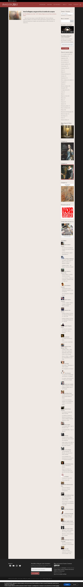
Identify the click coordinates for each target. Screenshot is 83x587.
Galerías (40, 14)
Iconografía (63, 88)
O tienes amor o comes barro (67, 342)
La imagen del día (64, 90)
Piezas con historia (52, 14)
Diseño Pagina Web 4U (47, 578)
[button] (67, 29)
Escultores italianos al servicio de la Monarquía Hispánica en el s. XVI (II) (67, 320)
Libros (62, 92)
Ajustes (74, 584)
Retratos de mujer (64, 113)
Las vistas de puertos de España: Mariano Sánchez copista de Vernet (66, 498)
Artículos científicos (64, 64)
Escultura (62, 76)
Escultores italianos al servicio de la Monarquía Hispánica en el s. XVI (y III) (67, 315)
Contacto (76, 4)
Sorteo (62, 117)
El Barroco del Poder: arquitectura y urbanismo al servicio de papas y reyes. (67, 552)
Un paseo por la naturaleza (67, 329)
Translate (69, 15)
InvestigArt (64, 567)
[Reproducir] (62, 32)
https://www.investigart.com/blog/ (60, 574)
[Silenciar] (71, 32)
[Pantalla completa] (72, 32)
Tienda (70, 4)
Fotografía (63, 82)
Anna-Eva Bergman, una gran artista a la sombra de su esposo (39, 11)
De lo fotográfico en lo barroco (67, 368)
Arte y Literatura (64, 60)
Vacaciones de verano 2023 (67, 478)
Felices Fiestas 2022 (65, 480)
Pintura (24, 15)
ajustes (57, 585)
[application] (67, 29)
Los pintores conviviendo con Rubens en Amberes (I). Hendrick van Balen (67, 262)
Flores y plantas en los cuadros (66, 80)
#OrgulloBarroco (64, 56)
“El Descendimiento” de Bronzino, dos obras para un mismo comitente (67, 453)
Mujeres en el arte (45, 14)
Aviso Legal (20, 578)
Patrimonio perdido (64, 105)
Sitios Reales (63, 115)
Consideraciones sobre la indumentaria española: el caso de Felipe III (67, 290)
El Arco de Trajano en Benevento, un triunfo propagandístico (66, 489)
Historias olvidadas (64, 86)
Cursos (62, 70)
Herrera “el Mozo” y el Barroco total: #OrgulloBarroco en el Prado (68, 357)
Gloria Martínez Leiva (29, 14)
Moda (62, 94)
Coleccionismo (63, 66)
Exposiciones (63, 78)
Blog (64, 4)
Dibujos (62, 72)
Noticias (62, 101)
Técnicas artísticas (64, 119)
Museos (62, 97)
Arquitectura (63, 58)
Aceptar (67, 584)
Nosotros (49, 4)
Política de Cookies (26, 578)
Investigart (42, 4)
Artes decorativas (64, 62)
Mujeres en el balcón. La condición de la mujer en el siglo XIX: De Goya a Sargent (67, 470)
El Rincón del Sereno (65, 74)
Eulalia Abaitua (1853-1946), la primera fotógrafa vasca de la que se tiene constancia (68, 444)
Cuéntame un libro (64, 68)
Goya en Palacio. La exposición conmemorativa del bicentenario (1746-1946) (68, 503)
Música (62, 99)
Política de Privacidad (12, 578)
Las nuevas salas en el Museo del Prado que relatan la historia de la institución (68, 439)
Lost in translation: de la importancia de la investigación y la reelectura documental (67, 458)
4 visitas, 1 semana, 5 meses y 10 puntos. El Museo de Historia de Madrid (67, 304)
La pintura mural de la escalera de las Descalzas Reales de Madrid (67, 396)
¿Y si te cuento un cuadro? (66, 54)
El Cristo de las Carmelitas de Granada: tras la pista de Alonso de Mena (68, 249)
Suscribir (65, 48)
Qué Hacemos (57, 4)
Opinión (62, 103)
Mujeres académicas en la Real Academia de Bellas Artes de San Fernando (67, 387)
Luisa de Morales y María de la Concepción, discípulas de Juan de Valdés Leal (67, 279)
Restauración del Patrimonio (66, 111)
